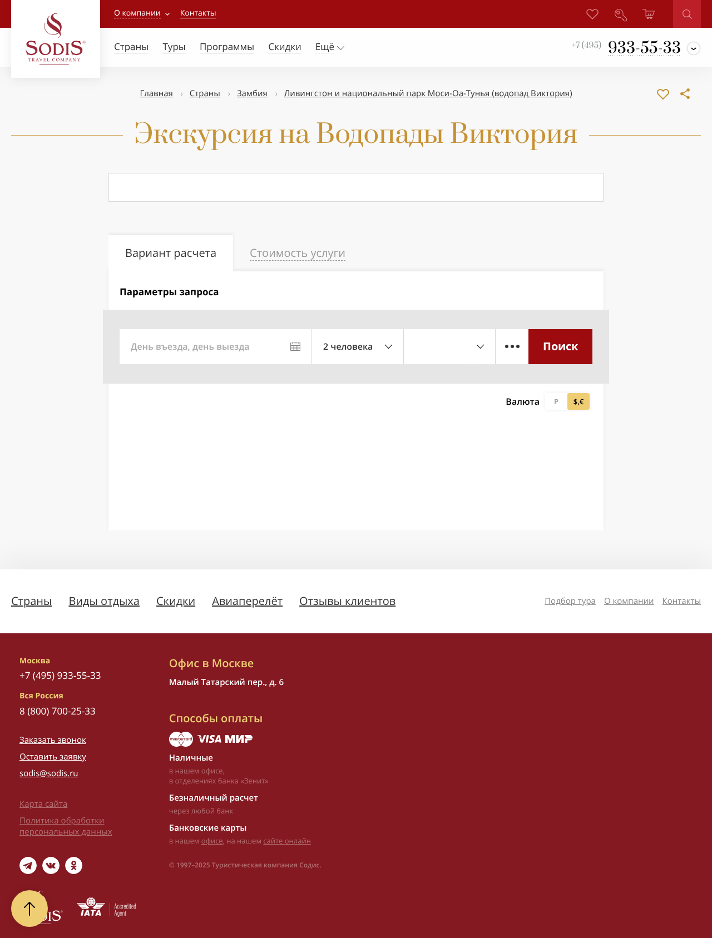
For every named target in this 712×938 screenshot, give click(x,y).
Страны (205, 93)
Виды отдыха (104, 600)
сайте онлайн (287, 841)
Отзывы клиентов (347, 600)
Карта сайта (43, 804)
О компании (137, 13)
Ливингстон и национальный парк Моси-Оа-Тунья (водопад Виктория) (428, 93)
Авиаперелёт (247, 600)
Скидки (175, 600)
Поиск (560, 346)
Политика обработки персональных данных (65, 826)
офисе (212, 841)
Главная (156, 93)
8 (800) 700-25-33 (57, 710)
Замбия (252, 93)
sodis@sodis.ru (48, 773)
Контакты (681, 601)
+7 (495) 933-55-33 (60, 675)
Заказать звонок (52, 740)
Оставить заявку (52, 756)
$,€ (578, 401)
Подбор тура (570, 601)
